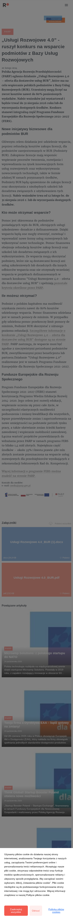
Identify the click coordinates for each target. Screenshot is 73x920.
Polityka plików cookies (56, 910)
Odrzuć (36, 910)
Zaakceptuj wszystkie (16, 910)
